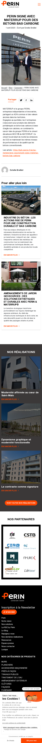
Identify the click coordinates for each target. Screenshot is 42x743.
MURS (4, 661)
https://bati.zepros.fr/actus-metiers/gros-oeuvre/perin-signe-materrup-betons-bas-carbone (21, 153)
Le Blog (4, 630)
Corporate (18, 88)
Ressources (6, 640)
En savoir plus (11, 255)
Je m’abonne (9, 612)
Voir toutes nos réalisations (21, 503)
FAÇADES (5, 687)
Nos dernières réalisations (12, 637)
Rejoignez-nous (7, 633)
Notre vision (6, 621)
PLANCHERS (7, 665)
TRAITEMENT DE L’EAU (11, 677)
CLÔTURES (6, 684)
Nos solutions (7, 624)
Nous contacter (8, 646)
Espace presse (7, 643)
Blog (10, 88)
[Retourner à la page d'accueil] (10, 4)
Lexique (4, 649)
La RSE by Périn (8, 627)
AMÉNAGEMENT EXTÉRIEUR (14, 680)
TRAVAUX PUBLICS (9, 674)
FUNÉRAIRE (6, 690)
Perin (3, 618)
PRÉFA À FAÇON (8, 671)
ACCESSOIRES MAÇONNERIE (14, 668)
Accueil (4, 88)
